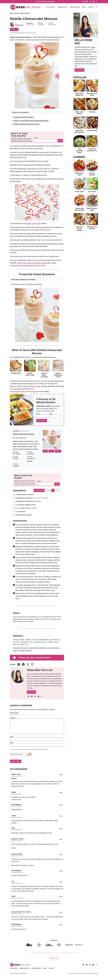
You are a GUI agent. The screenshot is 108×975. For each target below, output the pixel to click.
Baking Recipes (25, 13)
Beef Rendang (92, 130)
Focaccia (92, 112)
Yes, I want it (42, 420)
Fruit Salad (92, 191)
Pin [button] (51, 451)
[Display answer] (62, 279)
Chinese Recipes (75, 7)
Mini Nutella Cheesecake (41, 263)
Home (11, 13)
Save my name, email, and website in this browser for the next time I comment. (29, 749)
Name (38, 413)
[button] (27, 23)
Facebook (15, 391)
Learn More (79, 70)
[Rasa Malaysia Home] (25, 7)
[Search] (96, 7)
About (84, 7)
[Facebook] (86, 1)
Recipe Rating (14, 712)
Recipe (13, 29)
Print (58, 451)
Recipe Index (51, 7)
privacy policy (33, 32)
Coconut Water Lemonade (44, 375)
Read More (31, 692)
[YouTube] (93, 1)
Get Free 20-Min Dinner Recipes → (46, 1)
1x (52, 490)
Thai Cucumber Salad (79, 150)
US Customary (39, 490)
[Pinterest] (83, 1)
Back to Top (54, 958)
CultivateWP (94, 973)
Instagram (33, 391)
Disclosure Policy (77, 973)
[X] (96, 1)
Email (36, 137)
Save (60, 140)
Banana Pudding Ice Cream (58, 375)
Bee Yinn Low (19, 25)
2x (56, 490)
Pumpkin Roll (15, 373)
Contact (91, 7)
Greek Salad (79, 191)
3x (59, 490)
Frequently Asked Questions (24, 117)
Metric (47, 490)
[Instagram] (90, 1)
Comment (13, 718)
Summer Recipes (62, 7)
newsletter (18, 389)
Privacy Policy (70, 973)
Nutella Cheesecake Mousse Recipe (26, 124)
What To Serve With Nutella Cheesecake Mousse (31, 120)
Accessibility (83, 973)
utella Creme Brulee (31, 265)
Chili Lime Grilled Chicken (79, 228)
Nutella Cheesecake (33, 223)
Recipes (16, 13)
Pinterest (23, 391)
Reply (61, 774)
